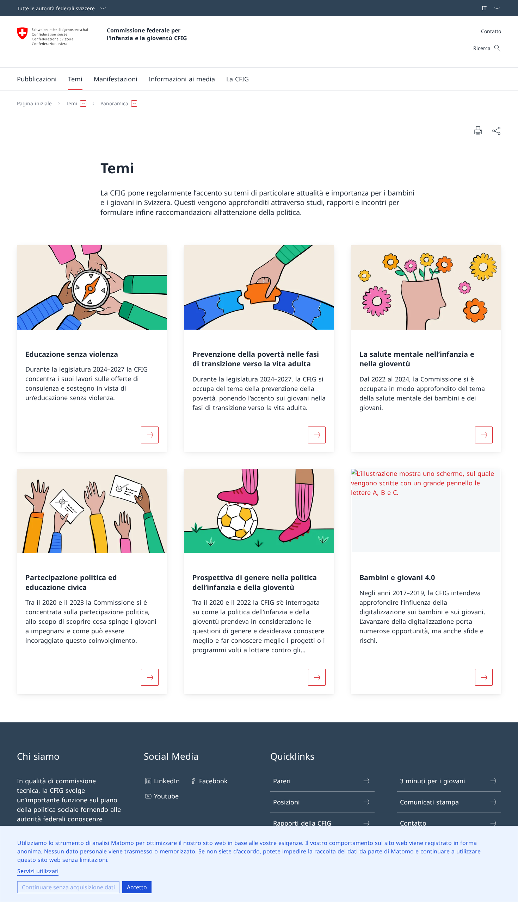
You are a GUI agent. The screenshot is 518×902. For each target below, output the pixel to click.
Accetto (137, 887)
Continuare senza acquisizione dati (68, 887)
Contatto (491, 31)
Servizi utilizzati (37, 871)
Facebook (213, 781)
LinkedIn (167, 781)
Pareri (282, 781)
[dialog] (259, 864)
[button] (36, 79)
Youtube (166, 796)
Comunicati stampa (429, 802)
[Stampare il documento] (478, 130)
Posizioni (286, 802)
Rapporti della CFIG (302, 823)
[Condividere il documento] (496, 130)
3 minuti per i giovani (432, 781)
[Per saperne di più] (150, 435)
